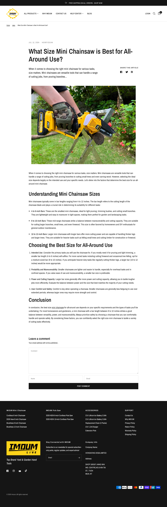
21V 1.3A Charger (91, 426)
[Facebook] (9, 471)
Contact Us (61, 13)
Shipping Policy (130, 434)
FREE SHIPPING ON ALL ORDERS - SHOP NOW (85, 3)
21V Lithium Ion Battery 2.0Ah (95, 415)
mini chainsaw (58, 307)
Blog (89, 13)
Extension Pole (90, 430)
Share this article (129, 68)
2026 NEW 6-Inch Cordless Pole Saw (59, 415)
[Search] (154, 13)
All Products (30, 13)
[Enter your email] (79, 458)
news (13, 25)
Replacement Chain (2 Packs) (96, 423)
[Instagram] (15, 471)
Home (8, 25)
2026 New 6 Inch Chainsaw (16, 419)
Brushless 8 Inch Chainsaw (16, 423)
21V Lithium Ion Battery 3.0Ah (95, 419)
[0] (158, 13)
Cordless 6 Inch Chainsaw (16, 415)
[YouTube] (22, 471)
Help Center (75, 13)
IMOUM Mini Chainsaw (16, 410)
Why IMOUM (47, 13)
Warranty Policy (130, 430)
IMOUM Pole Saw (53, 410)
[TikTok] (28, 471)
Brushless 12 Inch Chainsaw (17, 426)
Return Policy (130, 426)
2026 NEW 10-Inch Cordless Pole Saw (60, 419)
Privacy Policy (130, 423)
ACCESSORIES (91, 410)
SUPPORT (129, 410)
